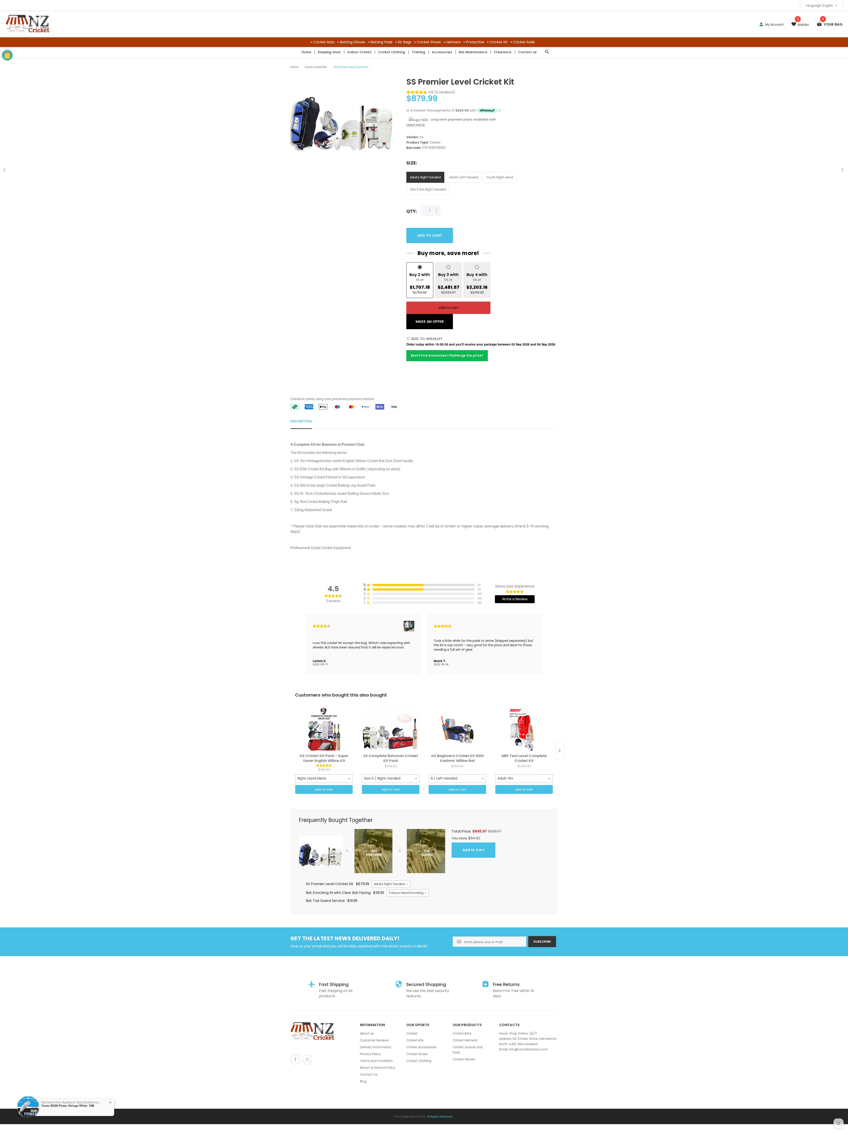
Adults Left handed (463, 177)
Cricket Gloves (464, 1059)
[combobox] (324, 778)
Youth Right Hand (499, 177)
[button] (409, 626)
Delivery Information (375, 1047)
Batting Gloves (352, 42)
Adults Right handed (425, 177)
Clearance (502, 52)
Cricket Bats (324, 42)
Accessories (442, 52)
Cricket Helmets (465, 1040)
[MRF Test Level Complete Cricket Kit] (524, 730)
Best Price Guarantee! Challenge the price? (447, 355)
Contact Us (368, 1074)
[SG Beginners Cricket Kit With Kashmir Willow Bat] (457, 730)
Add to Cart (324, 789)
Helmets (453, 42)
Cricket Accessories (421, 1047)
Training (418, 52)
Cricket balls (524, 42)
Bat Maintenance (473, 52)
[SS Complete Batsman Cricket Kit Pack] (390, 730)
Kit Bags (404, 42)
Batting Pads (381, 42)
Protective (475, 42)
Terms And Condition (376, 1061)
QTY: (411, 211)
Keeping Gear (329, 52)
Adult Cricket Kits (316, 67)
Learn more (415, 125)
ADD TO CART (429, 235)
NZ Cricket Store (405, 1116)
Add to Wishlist (426, 338)
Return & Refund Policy (377, 1067)
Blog (363, 1081)
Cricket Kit (499, 42)
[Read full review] (363, 644)
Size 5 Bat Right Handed (428, 189)
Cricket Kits (415, 1040)
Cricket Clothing (391, 52)
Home (306, 52)
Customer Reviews (374, 1040)
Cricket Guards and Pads (468, 1050)
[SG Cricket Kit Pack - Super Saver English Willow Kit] (324, 730)
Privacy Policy (370, 1054)
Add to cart (448, 307)
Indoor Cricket (359, 52)
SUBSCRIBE (542, 941)
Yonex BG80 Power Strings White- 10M (67, 1105)
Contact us (527, 52)
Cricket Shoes (429, 42)
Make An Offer (430, 321)
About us (367, 1033)
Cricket (411, 1033)
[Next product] (559, 750)
